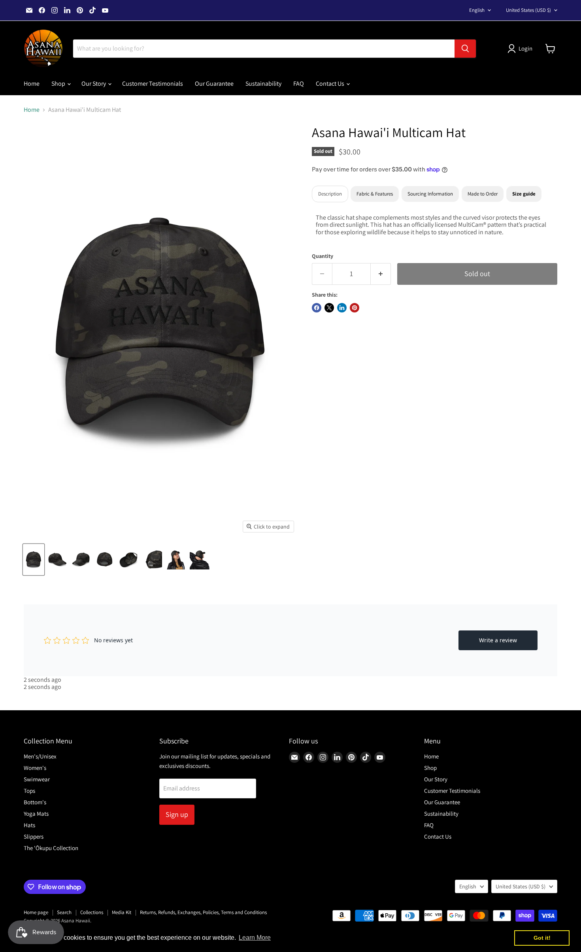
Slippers (33, 836)
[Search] (465, 49)
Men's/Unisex (40, 756)
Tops (29, 790)
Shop (58, 83)
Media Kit (121, 912)
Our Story (94, 83)
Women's (35, 767)
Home (32, 83)
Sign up (177, 814)
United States (528, 10)
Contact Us (330, 83)
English (477, 10)
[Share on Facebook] (316, 307)
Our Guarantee (214, 83)
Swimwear (37, 779)
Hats (29, 825)
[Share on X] (329, 307)
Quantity (322, 256)
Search (64, 912)
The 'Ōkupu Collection (51, 848)
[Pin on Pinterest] (354, 307)
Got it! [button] (542, 938)
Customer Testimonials (152, 83)
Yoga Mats (36, 813)
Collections (91, 912)
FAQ (298, 83)
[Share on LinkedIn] (342, 307)
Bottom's (35, 802)
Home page (36, 912)
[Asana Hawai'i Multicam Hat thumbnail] (33, 559)
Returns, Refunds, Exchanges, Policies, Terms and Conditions (203, 912)
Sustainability (263, 83)
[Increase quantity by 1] (381, 274)
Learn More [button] (255, 937)
